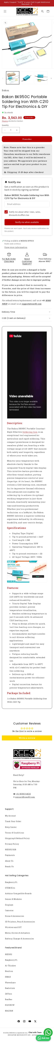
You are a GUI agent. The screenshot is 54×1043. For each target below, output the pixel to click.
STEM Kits (10, 888)
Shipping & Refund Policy (17, 838)
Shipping (5, 121)
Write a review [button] (27, 738)
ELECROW (9, 1005)
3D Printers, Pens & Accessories (20, 921)
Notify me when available (27, 222)
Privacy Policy (12, 844)
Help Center (11, 827)
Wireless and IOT (13, 927)
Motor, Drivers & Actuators (17, 933)
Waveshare (10, 982)
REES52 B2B (10, 849)
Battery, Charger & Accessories (19, 938)
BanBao (8, 999)
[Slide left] (3, 78)
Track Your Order (13, 821)
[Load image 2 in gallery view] (27, 77)
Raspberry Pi (11, 882)
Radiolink (10, 988)
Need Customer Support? (27, 261)
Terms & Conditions (14, 833)
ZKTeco (8, 994)
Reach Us (9, 866)
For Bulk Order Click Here (9, 260)
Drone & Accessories (14, 916)
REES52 (8, 954)
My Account (10, 816)
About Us (9, 861)
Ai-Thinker (10, 965)
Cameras (9, 910)
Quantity (5, 125)
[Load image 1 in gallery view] (12, 77)
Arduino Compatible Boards (18, 893)
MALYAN (9, 1011)
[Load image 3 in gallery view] (41, 77)
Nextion (9, 971)
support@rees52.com (25, 797)
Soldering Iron (29, 432)
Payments (10, 855)
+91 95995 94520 (23, 794)
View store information (15, 247)
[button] (5, 11)
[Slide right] (51, 78)
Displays (9, 905)
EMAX (8, 977)
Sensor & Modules (13, 899)
